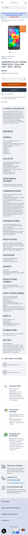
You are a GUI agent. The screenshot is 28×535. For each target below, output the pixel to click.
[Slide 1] (9, 52)
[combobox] (14, 8)
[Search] (3, 8)
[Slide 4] (18, 52)
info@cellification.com (18, 483)
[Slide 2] (12, 52)
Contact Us (12, 477)
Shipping (4, 73)
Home (3, 19)
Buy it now (14, 90)
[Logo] (14, 3)
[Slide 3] (15, 52)
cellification (15, 526)
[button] (25, 3)
